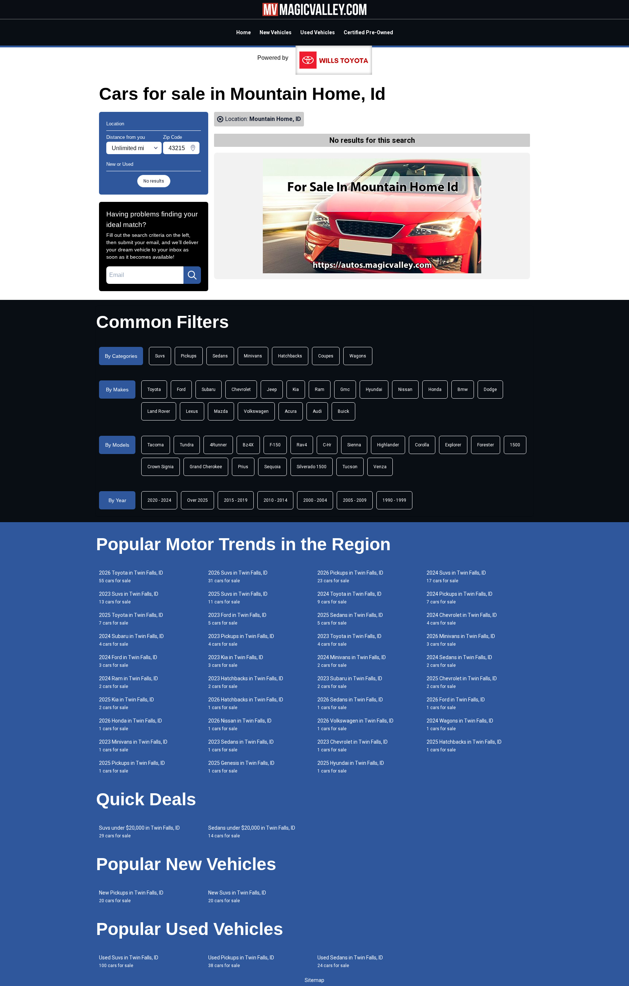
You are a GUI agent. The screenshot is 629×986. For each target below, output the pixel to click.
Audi (317, 411)
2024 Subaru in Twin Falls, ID (131, 640)
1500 (515, 444)
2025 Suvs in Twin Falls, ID (238, 597)
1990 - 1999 (394, 500)
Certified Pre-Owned (368, 32)
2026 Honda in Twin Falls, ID (130, 724)
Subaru (208, 389)
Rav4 (302, 444)
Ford (181, 389)
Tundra (187, 444)
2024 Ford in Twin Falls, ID (128, 661)
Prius (243, 466)
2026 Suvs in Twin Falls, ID (238, 576)
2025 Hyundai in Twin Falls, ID (350, 767)
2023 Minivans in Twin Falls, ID (133, 745)
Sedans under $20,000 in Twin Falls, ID (251, 831)
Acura (291, 411)
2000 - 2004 (315, 500)
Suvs (160, 356)
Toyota (154, 389)
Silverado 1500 (312, 466)
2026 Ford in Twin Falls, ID (456, 703)
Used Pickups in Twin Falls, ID (241, 961)
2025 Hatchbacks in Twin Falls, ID (464, 745)
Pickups (189, 356)
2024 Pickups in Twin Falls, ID (459, 597)
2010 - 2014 (275, 500)
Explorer (453, 444)
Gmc (345, 389)
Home (243, 32)
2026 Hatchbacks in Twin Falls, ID (245, 703)
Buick (343, 411)
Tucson (350, 466)
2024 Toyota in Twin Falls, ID (349, 597)
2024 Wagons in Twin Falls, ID (460, 724)
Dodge (490, 389)
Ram (319, 389)
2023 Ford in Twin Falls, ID (237, 619)
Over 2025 (197, 500)
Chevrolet (241, 389)
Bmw (463, 389)
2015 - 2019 (236, 500)
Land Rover (158, 411)
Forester (485, 444)
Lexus (192, 411)
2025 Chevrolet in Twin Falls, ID (462, 682)
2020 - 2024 (159, 500)
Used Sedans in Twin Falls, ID (350, 961)
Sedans (220, 356)
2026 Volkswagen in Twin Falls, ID (355, 724)
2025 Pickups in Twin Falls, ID (132, 767)
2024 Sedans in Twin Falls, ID (459, 661)
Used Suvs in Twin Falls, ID (128, 961)
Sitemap (314, 980)
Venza (380, 466)
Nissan (405, 389)
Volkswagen (256, 411)
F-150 (275, 444)
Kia (296, 389)
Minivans (253, 356)
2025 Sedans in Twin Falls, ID (350, 619)
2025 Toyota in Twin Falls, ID (131, 619)
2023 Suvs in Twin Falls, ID (128, 597)
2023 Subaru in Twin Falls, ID (349, 682)
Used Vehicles (317, 32)
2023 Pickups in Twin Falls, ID (241, 640)
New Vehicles (276, 32)
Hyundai (374, 389)
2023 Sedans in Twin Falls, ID (241, 745)
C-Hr (327, 444)
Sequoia (272, 466)
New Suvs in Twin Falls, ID (237, 896)
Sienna (354, 444)
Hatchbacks (290, 356)
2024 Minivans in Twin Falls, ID (351, 661)
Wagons (357, 356)
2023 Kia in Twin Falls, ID (235, 661)
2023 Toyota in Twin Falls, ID (349, 640)
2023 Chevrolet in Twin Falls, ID (352, 745)
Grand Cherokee (206, 466)
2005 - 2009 (355, 500)
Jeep (272, 389)
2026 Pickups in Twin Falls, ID (350, 576)
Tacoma (155, 444)
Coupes (325, 356)
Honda (435, 389)
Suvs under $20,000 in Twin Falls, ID (139, 831)
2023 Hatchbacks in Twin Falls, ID (245, 682)
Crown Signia (160, 466)
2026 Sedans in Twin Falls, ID (350, 703)
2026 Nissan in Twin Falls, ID (240, 724)
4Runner (218, 444)
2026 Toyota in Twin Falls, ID (131, 576)
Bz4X (248, 444)
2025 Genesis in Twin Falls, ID (241, 767)
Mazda (221, 411)
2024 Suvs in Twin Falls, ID (456, 576)
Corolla (422, 444)
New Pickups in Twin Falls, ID (131, 896)
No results (153, 181)
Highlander (388, 444)
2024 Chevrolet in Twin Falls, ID (462, 619)
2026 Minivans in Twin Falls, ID (461, 640)
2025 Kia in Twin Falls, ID (126, 703)
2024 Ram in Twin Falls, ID (128, 682)
